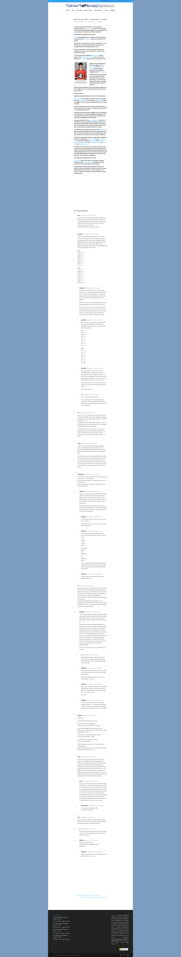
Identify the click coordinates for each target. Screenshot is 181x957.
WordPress (75, 955)
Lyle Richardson (79, 22)
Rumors (109, 1)
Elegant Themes (62, 955)
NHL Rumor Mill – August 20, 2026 (61, 933)
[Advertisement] (116, 43)
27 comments (99, 22)
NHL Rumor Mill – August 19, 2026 (61, 939)
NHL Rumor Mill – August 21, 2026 (61, 927)
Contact (106, 10)
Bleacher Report (88, 10)
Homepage (112, 10)
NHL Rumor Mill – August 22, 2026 (61, 921)
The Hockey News (98, 10)
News (113, 1)
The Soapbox (118, 1)
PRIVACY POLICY (125, 1)
